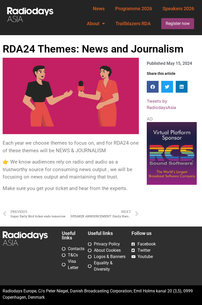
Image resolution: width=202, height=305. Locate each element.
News (99, 8)
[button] (153, 87)
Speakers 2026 (178, 8)
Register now (178, 23)
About (93, 23)
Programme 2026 (133, 8)
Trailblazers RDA (133, 23)
